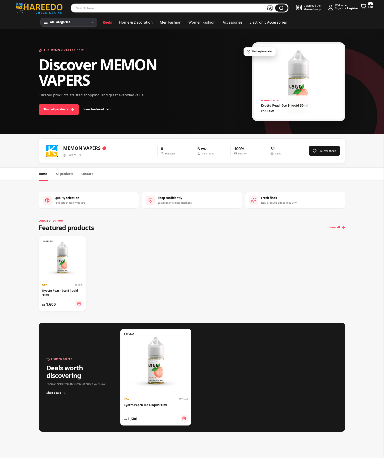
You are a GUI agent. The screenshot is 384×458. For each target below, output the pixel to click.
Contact (87, 174)
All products (64, 174)
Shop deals (53, 393)
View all (335, 227)
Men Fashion (170, 22)
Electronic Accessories (268, 22)
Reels (107, 22)
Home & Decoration (136, 22)
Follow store (327, 151)
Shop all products (55, 109)
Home (43, 174)
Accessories (232, 22)
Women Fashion (202, 22)
